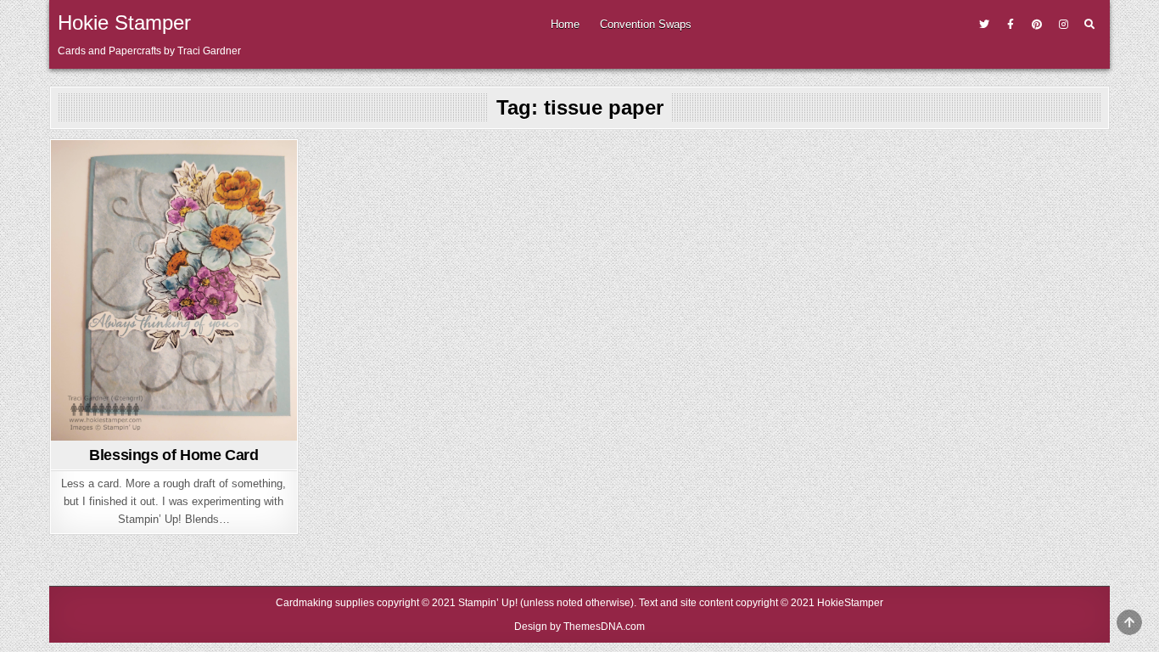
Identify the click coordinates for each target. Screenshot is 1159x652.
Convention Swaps (645, 24)
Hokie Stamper (124, 22)
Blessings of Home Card (173, 455)
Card (173, 171)
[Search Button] (1089, 25)
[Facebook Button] (1010, 25)
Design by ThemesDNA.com (579, 626)
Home (565, 24)
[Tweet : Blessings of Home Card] (147, 430)
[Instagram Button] (1063, 25)
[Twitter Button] (984, 25)
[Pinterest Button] (1037, 25)
